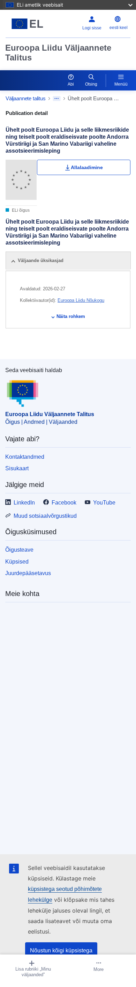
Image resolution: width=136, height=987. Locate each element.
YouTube (104, 503)
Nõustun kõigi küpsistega (61, 950)
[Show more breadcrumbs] (57, 98)
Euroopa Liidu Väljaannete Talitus (58, 52)
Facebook (64, 503)
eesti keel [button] (118, 27)
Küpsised (17, 562)
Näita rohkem (70, 316)
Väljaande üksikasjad (40, 260)
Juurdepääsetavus (28, 573)
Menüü (121, 84)
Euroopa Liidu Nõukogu (81, 300)
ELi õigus (20, 210)
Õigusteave (19, 550)
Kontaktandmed (24, 457)
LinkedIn (24, 503)
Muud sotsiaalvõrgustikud (45, 516)
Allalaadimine (87, 167)
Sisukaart (17, 468)
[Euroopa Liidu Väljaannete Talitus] (27, 24)
